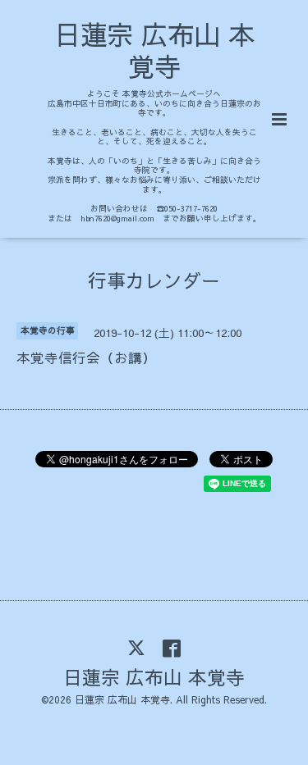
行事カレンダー (154, 279)
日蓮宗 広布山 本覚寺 (154, 50)
